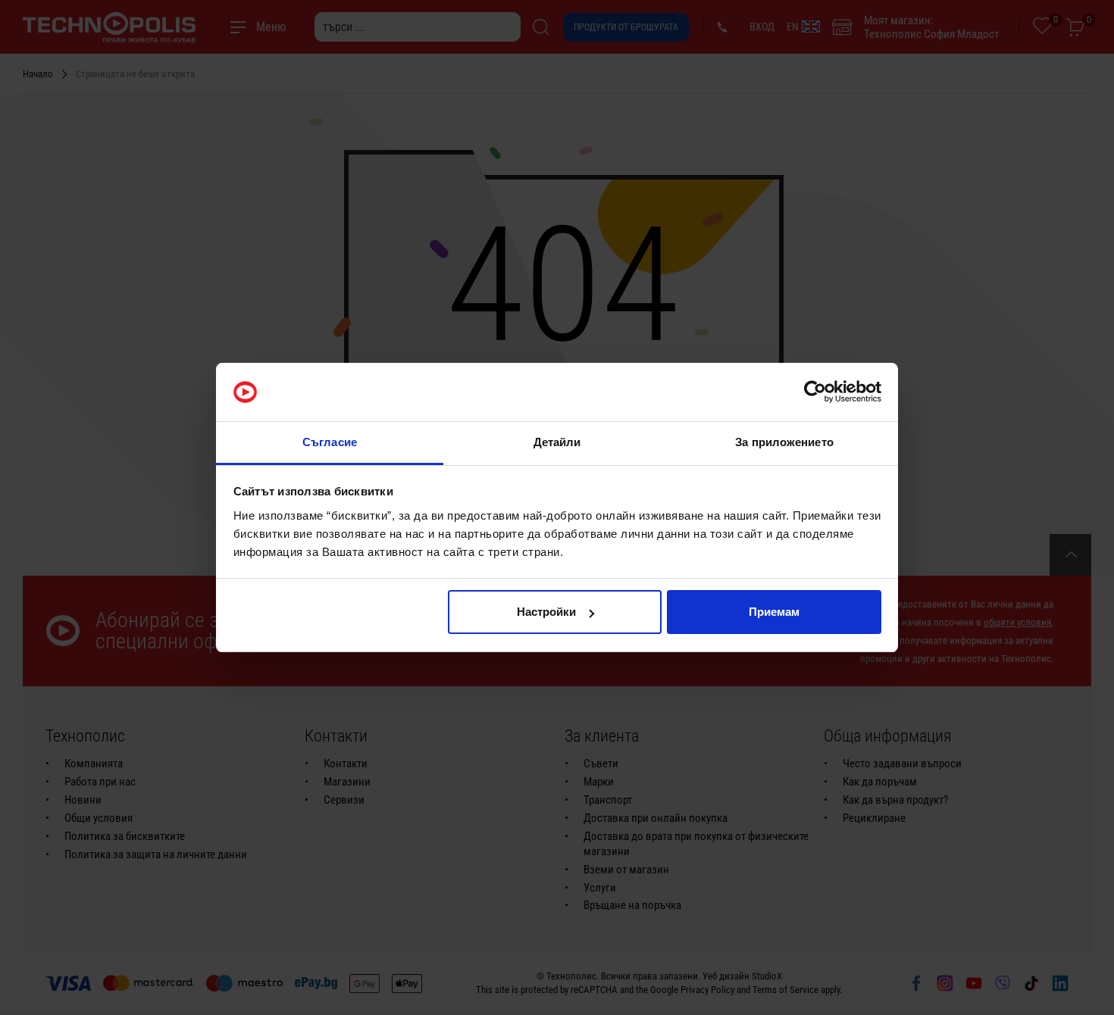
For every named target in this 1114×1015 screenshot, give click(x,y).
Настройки (546, 611)
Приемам (774, 611)
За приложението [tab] (784, 442)
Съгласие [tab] (329, 442)
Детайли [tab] (557, 442)
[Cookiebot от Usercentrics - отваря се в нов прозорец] (815, 392)
